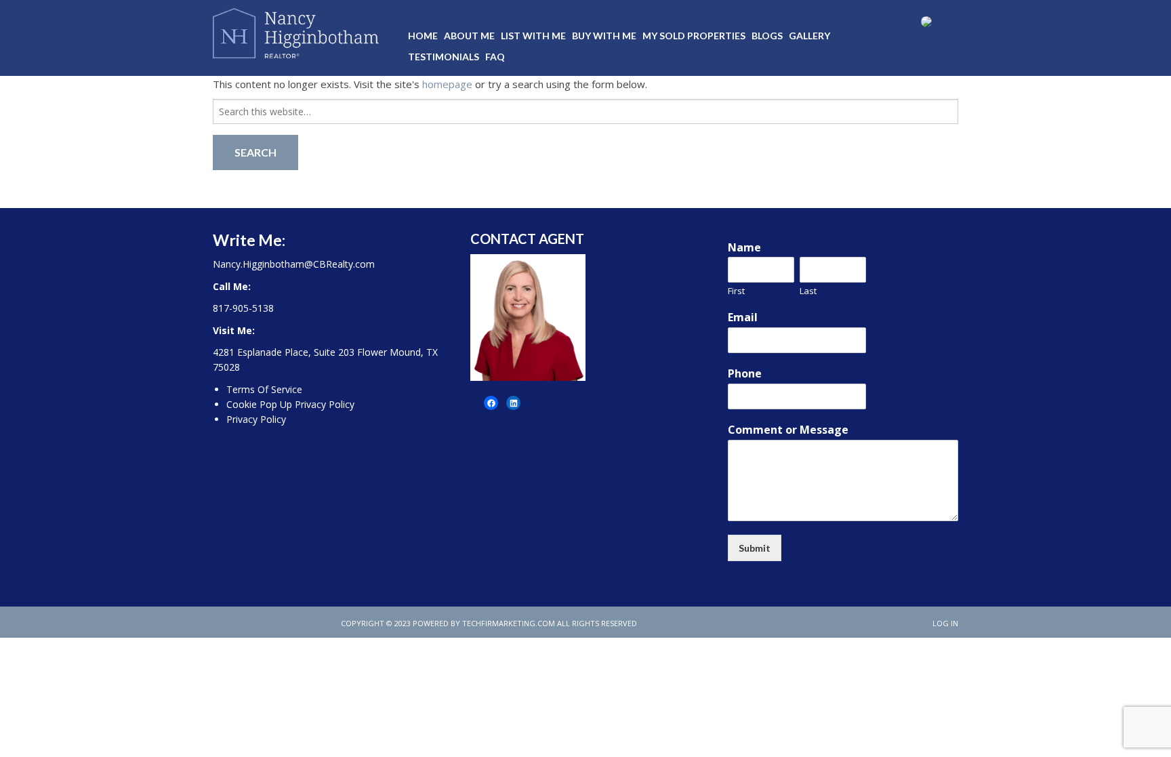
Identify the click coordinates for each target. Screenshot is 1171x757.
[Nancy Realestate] (296, 30)
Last (808, 291)
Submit (755, 548)
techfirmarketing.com (508, 623)
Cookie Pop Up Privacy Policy (290, 404)
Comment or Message (788, 430)
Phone (745, 374)
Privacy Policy (256, 419)
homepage (447, 84)
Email (743, 317)
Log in (945, 623)
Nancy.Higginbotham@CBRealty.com (294, 264)
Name (744, 248)
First (736, 291)
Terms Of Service (264, 389)
